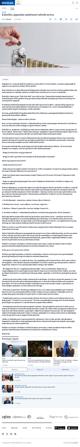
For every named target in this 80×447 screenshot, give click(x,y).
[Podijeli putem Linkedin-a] (60, 19)
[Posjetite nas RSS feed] (15, 434)
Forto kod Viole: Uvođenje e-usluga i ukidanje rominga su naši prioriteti (66, 361)
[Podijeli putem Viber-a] (66, 19)
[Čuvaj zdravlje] (55, 417)
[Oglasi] (6, 417)
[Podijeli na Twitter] (55, 19)
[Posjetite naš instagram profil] (11, 434)
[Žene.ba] (40, 417)
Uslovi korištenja (36, 427)
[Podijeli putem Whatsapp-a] (71, 19)
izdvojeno (5, 79)
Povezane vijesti (10, 338)
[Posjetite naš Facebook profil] (3, 434)
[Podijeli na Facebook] (50, 19)
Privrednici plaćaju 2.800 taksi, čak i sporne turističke (33, 398)
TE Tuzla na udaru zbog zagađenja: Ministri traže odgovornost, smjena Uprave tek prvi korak (44, 376)
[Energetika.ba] (71, 417)
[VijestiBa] (18, 417)
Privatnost (49, 427)
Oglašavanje (14, 427)
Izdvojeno (14, 369)
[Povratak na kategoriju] (77, 8)
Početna (4, 8)
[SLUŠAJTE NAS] (29, 417)
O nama (4, 427)
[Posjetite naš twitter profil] (7, 434)
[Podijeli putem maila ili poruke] (76, 19)
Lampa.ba (75, 442)
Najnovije (40, 369)
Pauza (12, 8)
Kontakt (25, 427)
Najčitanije (65, 369)
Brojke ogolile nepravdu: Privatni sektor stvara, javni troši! (35, 387)
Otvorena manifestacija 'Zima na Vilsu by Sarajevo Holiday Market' (39, 361)
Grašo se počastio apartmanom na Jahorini (13, 361)
